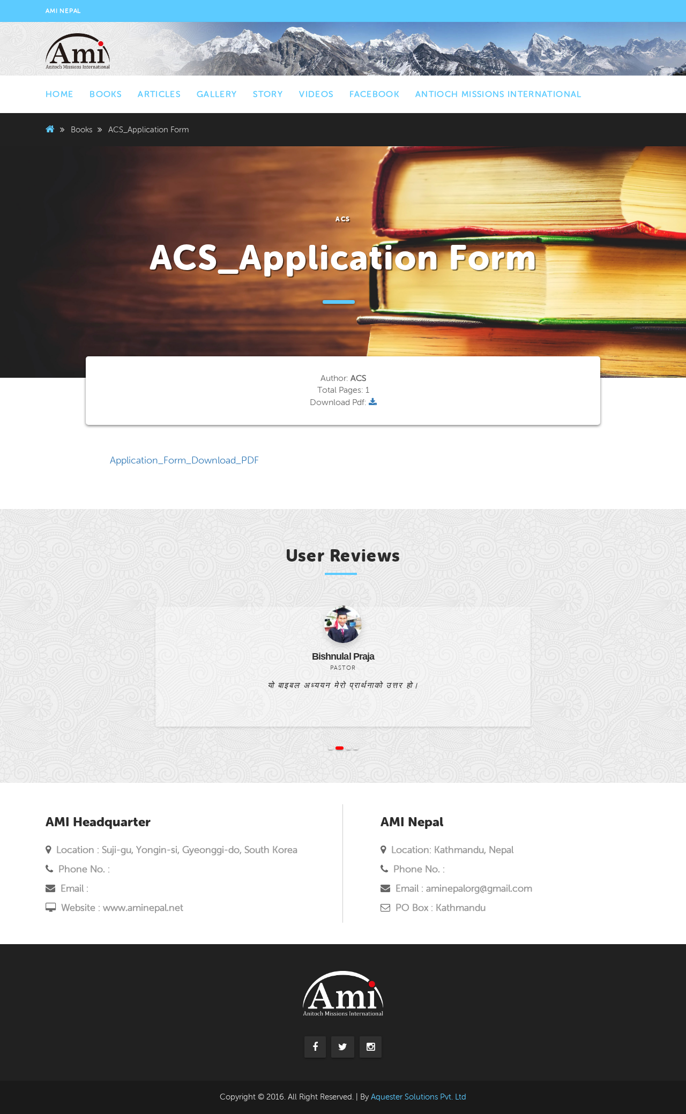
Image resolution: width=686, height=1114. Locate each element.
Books (106, 94)
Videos (316, 94)
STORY (268, 94)
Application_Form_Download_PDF (184, 460)
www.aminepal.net (143, 907)
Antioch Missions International (498, 94)
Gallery (217, 94)
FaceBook (374, 94)
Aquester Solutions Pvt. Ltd (418, 1097)
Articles (159, 94)
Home (59, 94)
